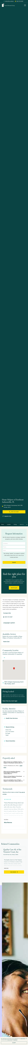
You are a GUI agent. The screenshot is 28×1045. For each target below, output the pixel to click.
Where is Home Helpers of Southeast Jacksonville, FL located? (13, 777)
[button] (14, 762)
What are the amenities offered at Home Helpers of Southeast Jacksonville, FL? (12, 772)
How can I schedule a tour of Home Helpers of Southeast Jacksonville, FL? (13, 780)
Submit (14, 562)
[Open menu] (25, 5)
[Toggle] (6, 819)
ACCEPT (14, 1042)
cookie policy (22, 1038)
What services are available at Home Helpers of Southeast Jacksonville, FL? (13, 762)
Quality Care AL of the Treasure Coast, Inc (12, 850)
